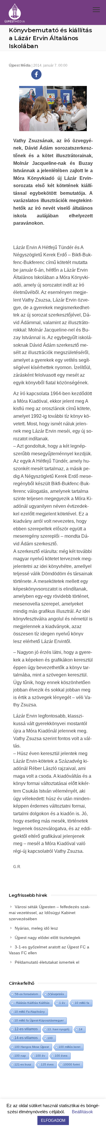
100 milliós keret (69, 1046)
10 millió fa (82, 1002)
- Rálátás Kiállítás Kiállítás (31, 1002)
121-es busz (22, 1064)
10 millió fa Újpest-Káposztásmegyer (39, 1020)
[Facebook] (36, 74)
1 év (62, 1002)
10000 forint (71, 1064)
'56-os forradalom (26, 994)
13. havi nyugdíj (58, 1029)
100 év (40, 1055)
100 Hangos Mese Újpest (31, 1046)
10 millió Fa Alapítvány (29, 1011)
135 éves (47, 1064)
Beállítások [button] (82, 1111)
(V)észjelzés (56, 994)
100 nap (20, 1055)
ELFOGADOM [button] (53, 1120)
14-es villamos (26, 1038)
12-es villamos (26, 1029)
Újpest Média (20, 65)
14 (80, 1029)
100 (50, 1038)
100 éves (61, 1055)
